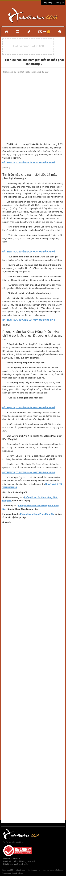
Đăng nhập (48, 2)
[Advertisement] (33, 108)
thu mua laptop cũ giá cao (53, 870)
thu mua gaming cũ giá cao (12, 872)
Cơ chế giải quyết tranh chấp (15, 863)
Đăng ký (60, 2)
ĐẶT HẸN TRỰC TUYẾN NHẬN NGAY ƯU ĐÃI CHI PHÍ (28, 162)
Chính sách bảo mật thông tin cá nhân (19, 861)
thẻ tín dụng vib (34, 870)
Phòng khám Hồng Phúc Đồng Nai (37, 514)
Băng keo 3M (7, 870)
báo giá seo (20, 870)
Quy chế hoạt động (11, 858)
